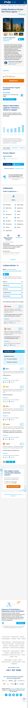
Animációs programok (9, 224)
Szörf (18, 217)
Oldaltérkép (14, 663)
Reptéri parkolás (15, 651)
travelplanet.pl (22, 688)
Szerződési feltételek (8, 644)
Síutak (19, 638)
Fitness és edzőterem (20, 220)
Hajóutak (14, 638)
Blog (16, 656)
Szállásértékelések (15, 653)
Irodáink (15, 660)
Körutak (22, 636)
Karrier (23, 662)
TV (6, 211)
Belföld (23, 638)
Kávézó (18, 227)
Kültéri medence (20, 204)
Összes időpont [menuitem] (6, 147)
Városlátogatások (6, 638)
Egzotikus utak (15, 636)
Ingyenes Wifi (9, 230)
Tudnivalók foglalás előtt (18, 642)
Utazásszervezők (6, 662)
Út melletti (8, 220)
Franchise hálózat (16, 662)
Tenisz (18, 214)
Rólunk (20, 660)
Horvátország (10, 5)
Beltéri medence (9, 208)
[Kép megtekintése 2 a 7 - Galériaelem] (11, 34)
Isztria (15, 5)
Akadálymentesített (20, 224)
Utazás (5, 5)
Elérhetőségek (8, 660)
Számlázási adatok (14, 645)
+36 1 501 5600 (13, 670)
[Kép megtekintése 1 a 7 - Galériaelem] (6, 34)
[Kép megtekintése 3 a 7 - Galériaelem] (16, 34)
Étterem (7, 227)
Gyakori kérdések (6, 642)
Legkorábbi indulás (8, 351)
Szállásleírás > (6, 70)
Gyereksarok (8, 214)
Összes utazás (6, 636)
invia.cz (11, 688)
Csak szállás (6, 92)
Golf (7, 217)
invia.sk (15, 688)
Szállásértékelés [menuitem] (23, 147)
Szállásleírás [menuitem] (15, 147)
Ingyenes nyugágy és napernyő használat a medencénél (20, 208)
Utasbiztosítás (6, 651)
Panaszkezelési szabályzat (17, 647)
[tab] (8, 238)
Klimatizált (8, 204)
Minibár (18, 211)
